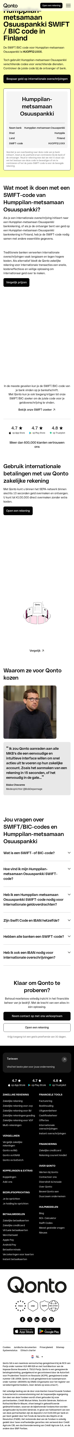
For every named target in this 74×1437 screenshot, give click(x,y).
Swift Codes (45, 1223)
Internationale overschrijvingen (48, 1127)
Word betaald (10, 1235)
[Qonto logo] (10, 5)
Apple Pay (8, 1240)
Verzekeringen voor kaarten (18, 1254)
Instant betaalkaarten (15, 1259)
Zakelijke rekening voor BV (17, 1110)
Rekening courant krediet (53, 1155)
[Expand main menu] (68, 5)
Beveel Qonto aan (49, 1191)
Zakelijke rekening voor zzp (18, 1105)
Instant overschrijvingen (52, 1133)
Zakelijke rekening (13, 1101)
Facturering (45, 1101)
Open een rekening (51, 5)
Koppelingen (9, 1177)
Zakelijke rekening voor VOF (18, 1120)
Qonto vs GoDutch (13, 1160)
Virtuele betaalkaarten (15, 1230)
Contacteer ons (48, 1177)
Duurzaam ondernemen (52, 1196)
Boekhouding (46, 1105)
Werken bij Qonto (48, 1172)
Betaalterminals (11, 1249)
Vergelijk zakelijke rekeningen (12, 1144)
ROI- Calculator (47, 1218)
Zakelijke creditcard (14, 1225)
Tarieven (12, 1058)
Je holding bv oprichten (15, 1203)
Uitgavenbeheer (48, 1110)
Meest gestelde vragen (52, 1227)
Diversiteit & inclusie (50, 1181)
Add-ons (7, 1181)
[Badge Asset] (22, 1319)
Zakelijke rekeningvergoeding (19, 1115)
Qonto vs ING (10, 1150)
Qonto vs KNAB (11, 1155)
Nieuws (43, 1232)
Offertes (44, 1120)
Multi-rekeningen (12, 1125)
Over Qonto (45, 1186)
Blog (41, 1213)
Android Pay (9, 1244)
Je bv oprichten (11, 1198)
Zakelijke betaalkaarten (16, 1220)
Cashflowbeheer (48, 1115)
